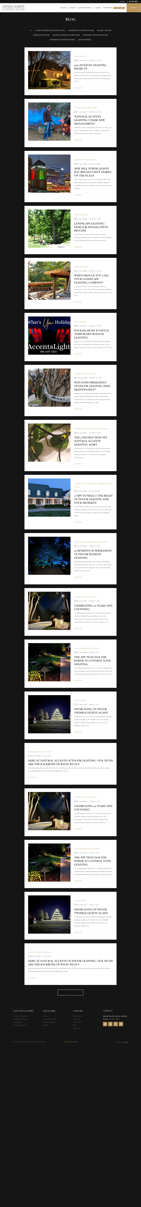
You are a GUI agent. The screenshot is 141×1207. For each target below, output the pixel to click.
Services (46, 1016)
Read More (78, 88)
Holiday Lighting (80, 56)
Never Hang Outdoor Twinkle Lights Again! (91, 710)
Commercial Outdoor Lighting (85, 159)
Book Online (77, 1016)
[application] (92, 7)
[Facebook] (105, 1024)
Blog (74, 1025)
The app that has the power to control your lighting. (92, 660)
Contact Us (77, 1028)
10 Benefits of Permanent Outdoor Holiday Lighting (93, 554)
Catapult (125, 1042)
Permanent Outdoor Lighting (84, 373)
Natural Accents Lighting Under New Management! (89, 120)
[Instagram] (110, 1024)
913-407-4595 (113, 1019)
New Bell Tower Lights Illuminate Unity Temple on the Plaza (92, 172)
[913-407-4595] (132, 1)
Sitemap (75, 1041)
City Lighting (17, 1022)
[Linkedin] (121, 1024)
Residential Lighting (20, 1019)
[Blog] (122, 1)
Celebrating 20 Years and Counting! (93, 607)
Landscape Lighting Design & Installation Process (91, 227)
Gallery (45, 1025)
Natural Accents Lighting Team (85, 107)
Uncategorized (103, 428)
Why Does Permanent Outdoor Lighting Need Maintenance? (92, 386)
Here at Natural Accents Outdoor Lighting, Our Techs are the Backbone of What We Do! (70, 762)
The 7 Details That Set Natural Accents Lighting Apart (90, 441)
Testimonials (77, 1022)
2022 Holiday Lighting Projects (90, 66)
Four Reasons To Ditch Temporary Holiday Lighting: (91, 334)
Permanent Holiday (50, 1019)
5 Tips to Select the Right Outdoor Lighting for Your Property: (93, 499)
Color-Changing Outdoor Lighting (86, 648)
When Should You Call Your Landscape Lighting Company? (91, 279)
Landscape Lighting (81, 214)
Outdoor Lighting (49, 1022)
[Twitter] (115, 1024)
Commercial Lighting (20, 1016)
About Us (76, 1019)
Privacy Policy (67, 1041)
